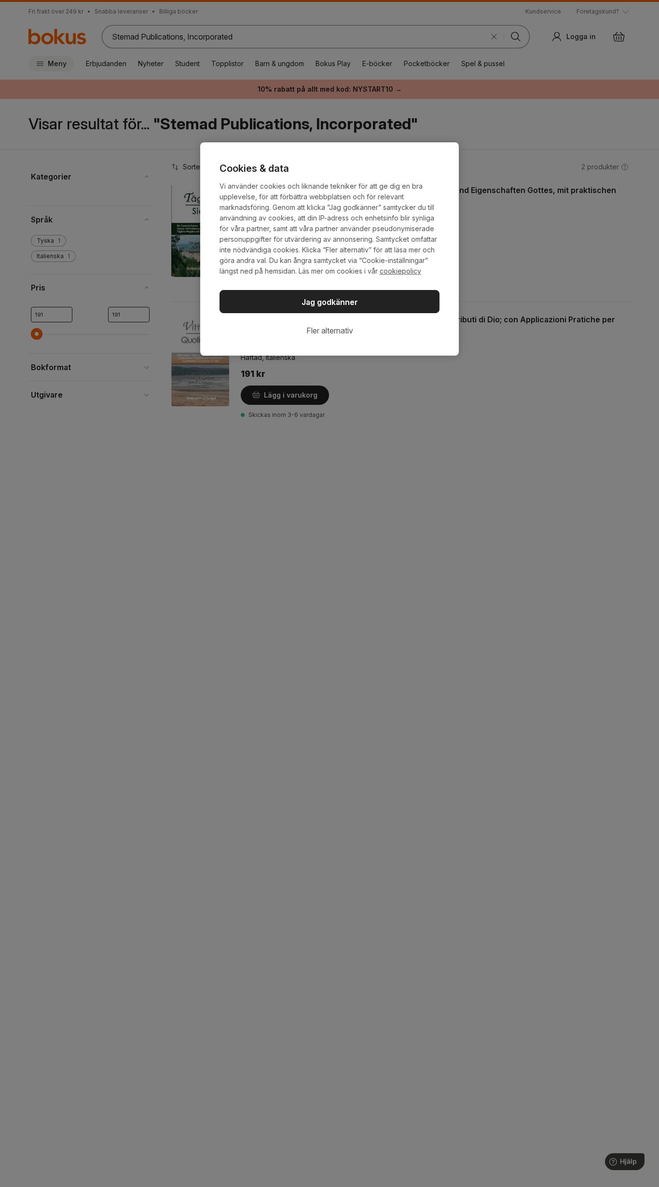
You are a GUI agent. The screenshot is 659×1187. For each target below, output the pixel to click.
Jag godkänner (330, 302)
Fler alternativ (329, 330)
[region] (329, 249)
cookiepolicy (400, 271)
